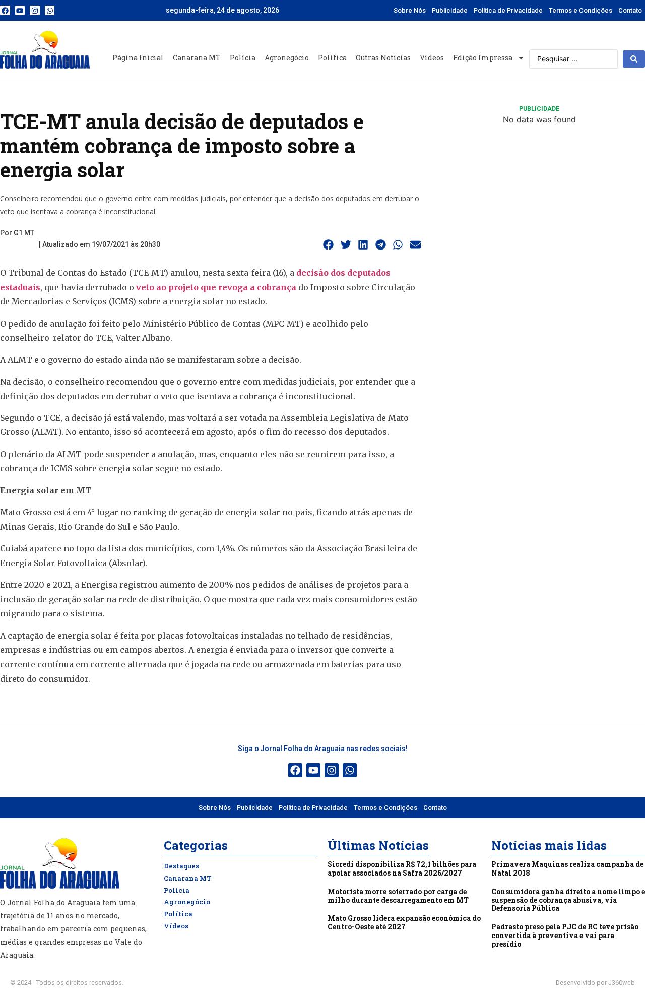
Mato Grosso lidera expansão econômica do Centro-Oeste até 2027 (404, 922)
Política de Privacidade (508, 10)
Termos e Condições (580, 10)
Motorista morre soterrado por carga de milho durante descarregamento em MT (398, 896)
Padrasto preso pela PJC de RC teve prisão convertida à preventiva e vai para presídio (564, 935)
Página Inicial (138, 58)
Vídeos (432, 58)
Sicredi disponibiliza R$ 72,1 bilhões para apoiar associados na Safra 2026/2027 (402, 868)
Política (332, 58)
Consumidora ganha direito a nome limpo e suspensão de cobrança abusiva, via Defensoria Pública (568, 900)
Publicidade (450, 10)
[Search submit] (634, 59)
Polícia (242, 58)
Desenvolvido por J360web (595, 982)
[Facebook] (5, 11)
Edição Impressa (482, 58)
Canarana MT (197, 58)
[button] (328, 245)
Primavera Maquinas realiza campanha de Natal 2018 (567, 868)
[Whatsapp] (50, 11)
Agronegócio (287, 58)
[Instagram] (35, 11)
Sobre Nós (410, 10)
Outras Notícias (383, 58)
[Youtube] (20, 11)
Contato (630, 10)
